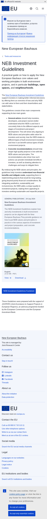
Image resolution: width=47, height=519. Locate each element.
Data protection (8, 397)
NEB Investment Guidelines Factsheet (18, 291)
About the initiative (9, 394)
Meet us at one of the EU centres (15, 435)
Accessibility (7, 350)
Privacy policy (7, 461)
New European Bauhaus (14, 338)
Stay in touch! (7, 361)
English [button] (31, 8)
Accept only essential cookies (22, 513)
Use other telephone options (13, 429)
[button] (8, 278)
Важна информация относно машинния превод (21, 36)
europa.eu (21, 414)
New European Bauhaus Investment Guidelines (24, 95)
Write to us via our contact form (14, 432)
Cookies (5, 468)
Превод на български (16, 33)
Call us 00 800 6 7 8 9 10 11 (13, 425)
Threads (5, 383)
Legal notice (7, 465)
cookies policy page (17, 494)
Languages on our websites (13, 458)
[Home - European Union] (15, 8)
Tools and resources (13, 56)
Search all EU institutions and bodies (17, 479)
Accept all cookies (17, 507)
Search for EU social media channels (17, 447)
